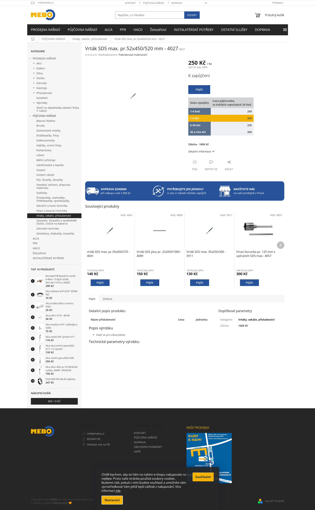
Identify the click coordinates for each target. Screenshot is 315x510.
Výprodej (41, 102)
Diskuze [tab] (107, 299)
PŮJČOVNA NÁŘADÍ (153, 3)
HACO (36, 248)
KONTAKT (130, 3)
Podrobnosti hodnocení (133, 54)
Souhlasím (203, 477)
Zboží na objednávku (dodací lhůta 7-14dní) (57, 109)
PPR (35, 243)
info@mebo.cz (95, 433)
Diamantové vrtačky (48, 130)
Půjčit (199, 89)
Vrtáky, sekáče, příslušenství (53, 215)
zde (117, 491)
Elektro (40, 68)
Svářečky (41, 193)
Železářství (39, 253)
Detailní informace (199, 151)
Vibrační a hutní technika (51, 205)
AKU (39, 63)
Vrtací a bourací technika (51, 210)
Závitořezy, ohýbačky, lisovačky (55, 233)
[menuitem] (45, 30)
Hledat (192, 15)
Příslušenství (44, 93)
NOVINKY (42, 98)
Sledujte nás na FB (98, 444)
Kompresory (43, 150)
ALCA (36, 238)
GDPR (137, 451)
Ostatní (40, 170)
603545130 (93, 439)
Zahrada (41, 83)
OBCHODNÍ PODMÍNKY (148, 447)
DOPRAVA (176, 3)
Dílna (39, 73)
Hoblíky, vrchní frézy (48, 145)
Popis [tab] (92, 299)
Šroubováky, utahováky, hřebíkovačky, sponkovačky (52, 199)
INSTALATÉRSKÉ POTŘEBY (48, 258)
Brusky (40, 125)
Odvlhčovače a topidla (50, 165)
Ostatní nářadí (45, 175)
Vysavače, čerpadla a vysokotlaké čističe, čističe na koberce (56, 222)
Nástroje (41, 88)
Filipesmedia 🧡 (62, 503)
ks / (54, 401)
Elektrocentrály (45, 140)
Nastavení (112, 500)
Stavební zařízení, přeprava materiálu (53, 186)
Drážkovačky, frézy (47, 135)
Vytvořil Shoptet (274, 501)
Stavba (40, 78)
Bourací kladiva (45, 120)
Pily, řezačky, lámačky (49, 180)
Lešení (40, 155)
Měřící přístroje (45, 160)
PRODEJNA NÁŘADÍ (44, 58)
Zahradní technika (47, 228)
